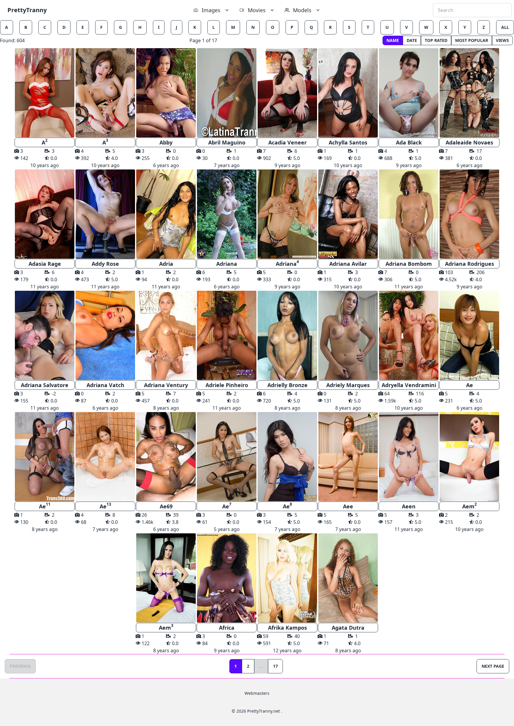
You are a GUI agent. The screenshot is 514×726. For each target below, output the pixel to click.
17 (275, 666)
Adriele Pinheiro (227, 385)
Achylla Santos (348, 142)
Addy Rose (105, 263)
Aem (469, 506)
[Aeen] (409, 457)
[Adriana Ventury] (166, 335)
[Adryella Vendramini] (409, 335)
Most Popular (471, 40)
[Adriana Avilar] (348, 214)
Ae (469, 385)
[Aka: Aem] (469, 457)
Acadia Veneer (287, 142)
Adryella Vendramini (409, 385)
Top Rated (436, 40)
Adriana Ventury (166, 385)
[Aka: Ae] (45, 457)
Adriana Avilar (348, 263)
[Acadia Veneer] (287, 93)
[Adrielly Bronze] (287, 335)
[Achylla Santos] (348, 93)
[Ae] (469, 335)
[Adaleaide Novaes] (469, 93)
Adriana (226, 263)
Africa (226, 627)
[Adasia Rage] (45, 214)
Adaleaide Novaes (469, 142)
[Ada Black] (409, 93)
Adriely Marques (348, 385)
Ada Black (409, 142)
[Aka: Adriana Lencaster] (409, 214)
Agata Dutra (348, 627)
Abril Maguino (226, 142)
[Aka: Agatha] (469, 214)
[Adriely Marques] (348, 335)
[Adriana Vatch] (105, 335)
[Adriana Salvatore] (45, 335)
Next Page (493, 666)
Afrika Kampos (287, 627)
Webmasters (257, 693)
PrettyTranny (27, 10)
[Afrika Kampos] (287, 578)
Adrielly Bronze (287, 385)
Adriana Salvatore (44, 385)
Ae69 (166, 506)
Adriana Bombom (409, 263)
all (505, 27)
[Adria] (166, 214)
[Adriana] (227, 214)
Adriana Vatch (105, 385)
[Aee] (348, 457)
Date (412, 40)
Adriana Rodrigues (469, 263)
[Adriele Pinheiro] (227, 335)
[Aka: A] (45, 93)
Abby (166, 142)
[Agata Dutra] (348, 578)
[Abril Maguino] (227, 93)
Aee (348, 506)
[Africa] (227, 578)
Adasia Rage (45, 263)
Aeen (409, 506)
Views (502, 40)
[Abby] (166, 93)
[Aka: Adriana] (287, 214)
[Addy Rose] (105, 214)
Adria (166, 263)
